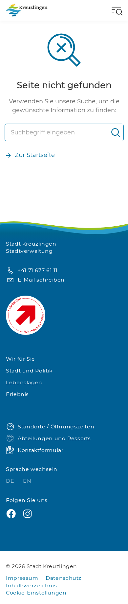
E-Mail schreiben (41, 280)
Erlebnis (17, 394)
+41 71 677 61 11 (38, 270)
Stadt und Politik (29, 371)
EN (27, 481)
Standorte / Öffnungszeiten (56, 426)
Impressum (22, 578)
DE (11, 481)
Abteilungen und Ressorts (54, 438)
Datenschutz (63, 578)
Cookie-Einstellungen (36, 593)
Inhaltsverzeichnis (31, 585)
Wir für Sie (20, 359)
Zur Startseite (35, 155)
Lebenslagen (24, 382)
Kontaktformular (40, 450)
